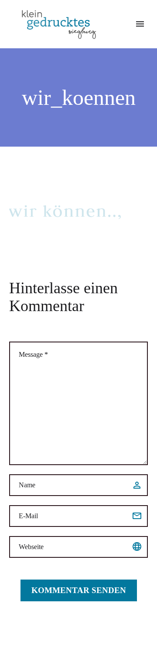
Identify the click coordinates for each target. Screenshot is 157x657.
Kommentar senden (78, 590)
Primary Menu (140, 23)
